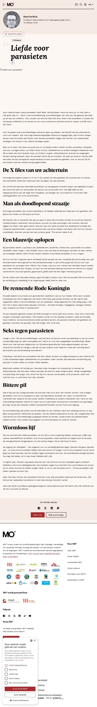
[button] (20, 700)
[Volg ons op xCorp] (14, 616)
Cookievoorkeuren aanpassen (48, 695)
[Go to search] (80, 4)
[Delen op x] (45, 508)
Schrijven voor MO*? (76, 574)
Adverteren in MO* (75, 580)
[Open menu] (4, 4)
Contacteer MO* (74, 562)
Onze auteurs (73, 568)
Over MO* (71, 550)
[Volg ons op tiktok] (25, 616)
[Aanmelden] (85, 4)
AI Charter (40, 690)
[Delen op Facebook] (39, 508)
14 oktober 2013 (46, 20)
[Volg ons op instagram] (9, 616)
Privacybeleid (41, 680)
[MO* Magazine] (10, 4)
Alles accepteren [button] (20, 689)
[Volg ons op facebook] (4, 616)
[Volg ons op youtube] (30, 616)
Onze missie (72, 556)
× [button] (34, 640)
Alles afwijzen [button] (20, 695)
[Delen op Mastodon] (58, 508)
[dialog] (20, 671)
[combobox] (31, 640)
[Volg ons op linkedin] (19, 616)
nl (90, 4)
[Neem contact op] (76, 4)
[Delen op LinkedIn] (51, 508)
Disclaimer (40, 685)
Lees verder (19, 660)
